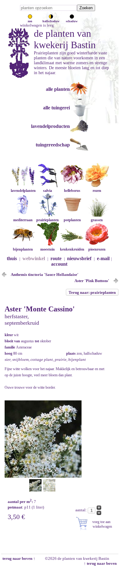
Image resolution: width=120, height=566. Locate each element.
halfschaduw (50, 21)
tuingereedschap (53, 144)
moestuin (47, 249)
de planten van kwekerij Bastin (65, 39)
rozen (97, 190)
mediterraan (23, 220)
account (59, 264)
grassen (97, 220)
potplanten (72, 220)
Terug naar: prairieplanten (92, 292)
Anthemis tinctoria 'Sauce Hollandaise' (44, 274)
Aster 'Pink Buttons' (91, 280)
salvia (47, 190)
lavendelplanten (23, 190)
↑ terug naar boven (101, 563)
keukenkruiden (72, 249)
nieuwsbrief (79, 258)
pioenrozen (97, 249)
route (56, 258)
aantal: (81, 510)
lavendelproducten (50, 126)
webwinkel (33, 258)
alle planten (58, 89)
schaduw (72, 21)
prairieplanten (47, 220)
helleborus (72, 190)
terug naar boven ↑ (18, 558)
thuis (12, 258)
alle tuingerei (56, 107)
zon (30, 21)
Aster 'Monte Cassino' (40, 309)
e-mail (103, 258)
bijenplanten (23, 249)
